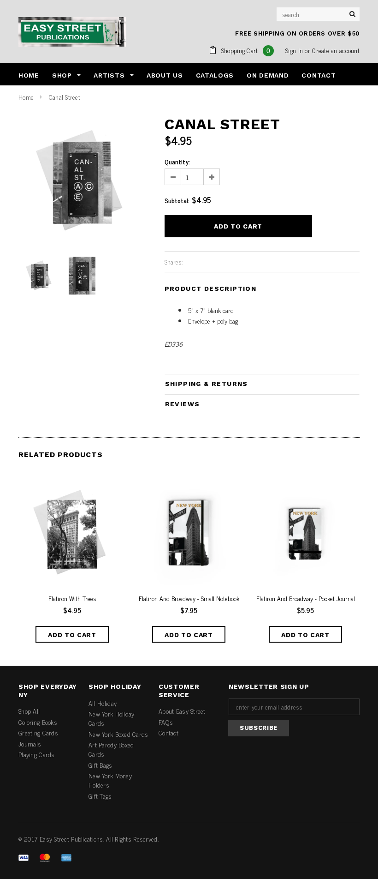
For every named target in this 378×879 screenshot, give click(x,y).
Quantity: (177, 161)
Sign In (294, 50)
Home (26, 96)
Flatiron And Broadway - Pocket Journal (305, 598)
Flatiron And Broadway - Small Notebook (189, 598)
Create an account (336, 50)
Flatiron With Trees (72, 598)
